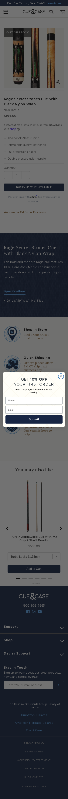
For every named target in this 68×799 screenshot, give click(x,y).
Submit (34, 419)
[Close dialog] (61, 376)
